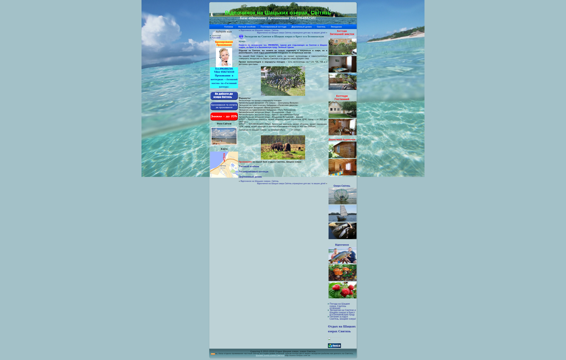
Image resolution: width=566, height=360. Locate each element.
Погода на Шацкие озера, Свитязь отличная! (340, 306)
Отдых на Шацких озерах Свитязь (342, 328)
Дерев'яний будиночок (342, 139)
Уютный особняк (249, 166)
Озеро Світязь (342, 186)
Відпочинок (342, 245)
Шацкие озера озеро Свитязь (270, 355)
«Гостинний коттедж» (228, 84)
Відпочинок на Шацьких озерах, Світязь (278, 13)
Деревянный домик (250, 176)
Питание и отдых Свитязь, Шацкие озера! (343, 317)
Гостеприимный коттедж (253, 171)
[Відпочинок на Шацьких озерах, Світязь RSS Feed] (213, 354)
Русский (216, 37)
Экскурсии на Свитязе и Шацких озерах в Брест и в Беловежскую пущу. (343, 312)
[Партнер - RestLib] (334, 347)
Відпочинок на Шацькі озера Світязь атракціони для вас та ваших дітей (291, 32)
